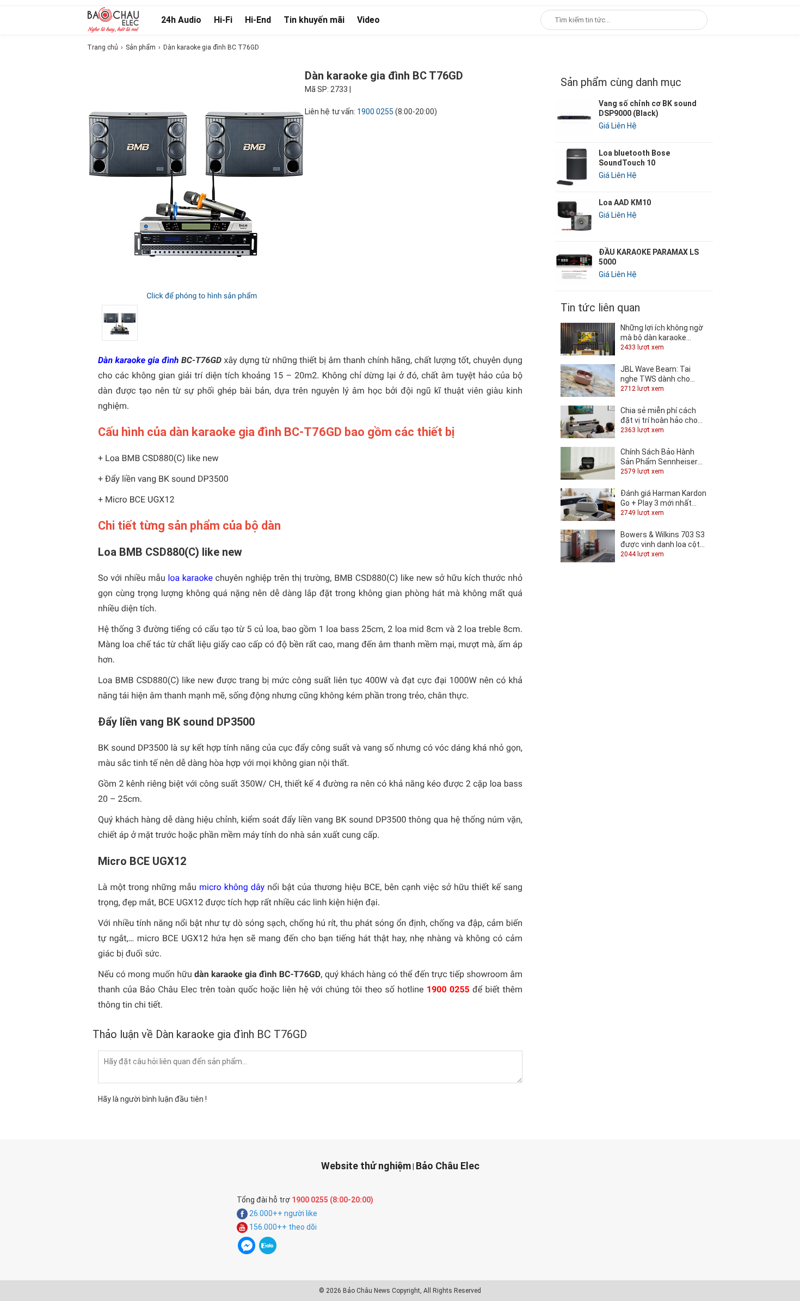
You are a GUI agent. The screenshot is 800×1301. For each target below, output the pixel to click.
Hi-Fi (223, 20)
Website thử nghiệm (366, 1165)
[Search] (691, 19)
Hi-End (258, 20)
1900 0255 (375, 111)
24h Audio (181, 20)
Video (368, 20)
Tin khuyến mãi (314, 20)
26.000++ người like (282, 1213)
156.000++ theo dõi (282, 1227)
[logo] (113, 19)
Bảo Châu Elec (447, 1165)
